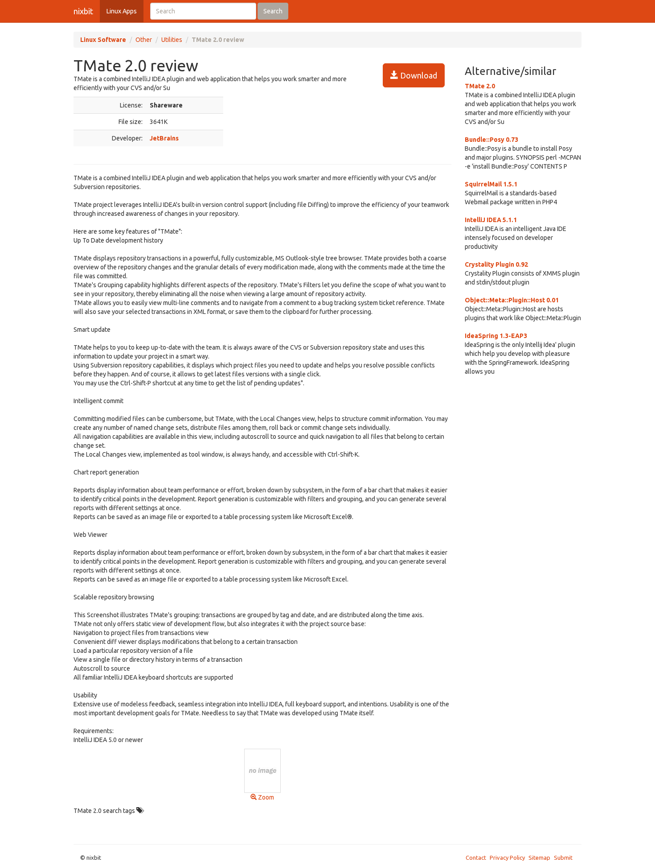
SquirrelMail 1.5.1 (491, 184)
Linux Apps (121, 11)
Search (272, 11)
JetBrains (164, 138)
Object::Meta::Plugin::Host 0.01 (512, 300)
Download (417, 75)
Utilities (171, 39)
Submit (563, 857)
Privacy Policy (507, 857)
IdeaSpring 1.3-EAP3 (496, 335)
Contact (476, 857)
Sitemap (539, 857)
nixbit (83, 11)
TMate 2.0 (480, 86)
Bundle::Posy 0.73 (491, 139)
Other (143, 39)
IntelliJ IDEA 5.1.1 (491, 219)
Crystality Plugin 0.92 (496, 264)
